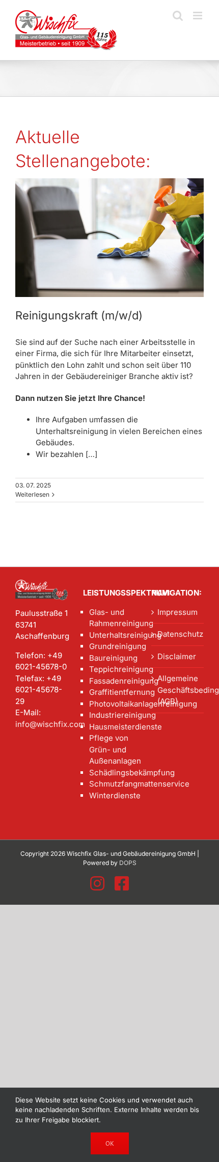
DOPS (127, 863)
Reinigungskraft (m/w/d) (79, 315)
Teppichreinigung (112, 669)
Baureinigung (112, 658)
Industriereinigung (112, 715)
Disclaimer (176, 656)
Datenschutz (178, 634)
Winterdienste (112, 795)
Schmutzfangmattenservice (112, 784)
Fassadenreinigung (112, 681)
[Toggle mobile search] (178, 15)
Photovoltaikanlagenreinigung (112, 704)
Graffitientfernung (112, 692)
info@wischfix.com (50, 724)
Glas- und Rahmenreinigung (112, 618)
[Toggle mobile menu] (198, 15)
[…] (90, 454)
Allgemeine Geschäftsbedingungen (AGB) (178, 689)
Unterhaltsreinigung (112, 635)
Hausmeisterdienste (112, 727)
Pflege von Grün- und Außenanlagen (112, 749)
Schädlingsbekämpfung (112, 772)
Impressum (177, 612)
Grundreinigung (112, 646)
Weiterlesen (32, 494)
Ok (109, 1143)
